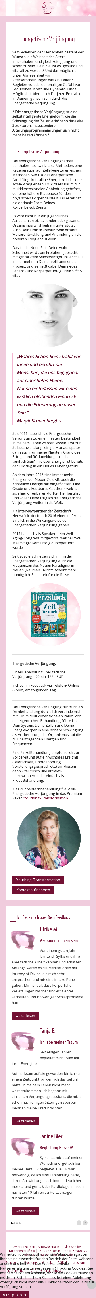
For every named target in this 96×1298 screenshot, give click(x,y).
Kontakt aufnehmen (33, 889)
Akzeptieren (14, 1294)
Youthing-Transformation (38, 879)
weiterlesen (25, 1015)
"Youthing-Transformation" (46, 798)
